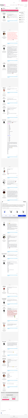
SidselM (4, 234)
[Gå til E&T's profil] (4, 310)
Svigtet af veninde (22, 21)
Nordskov (4, 13)
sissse (4, 179)
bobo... (4, 97)
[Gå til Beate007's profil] (4, 48)
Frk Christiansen (4, 298)
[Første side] (1, 11)
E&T (4, 307)
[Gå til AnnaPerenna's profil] (4, 361)
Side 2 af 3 (10, 11)
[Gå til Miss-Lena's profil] (4, 90)
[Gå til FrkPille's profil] (4, 110)
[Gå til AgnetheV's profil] (4, 34)
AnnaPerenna (4, 358)
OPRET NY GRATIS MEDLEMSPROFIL (6, 399)
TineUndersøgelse (22, 13)
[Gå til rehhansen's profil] (4, 289)
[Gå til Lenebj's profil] (4, 65)
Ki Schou (22, 17)
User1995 (22, 15)
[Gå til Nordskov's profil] (4, 16)
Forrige (3, 11)
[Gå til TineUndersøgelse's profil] (19, 12)
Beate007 (4, 45)
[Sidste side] (8, 11)
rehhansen (4, 286)
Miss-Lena (4, 87)
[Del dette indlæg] (17, 31)
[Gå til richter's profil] (4, 353)
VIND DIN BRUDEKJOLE (23, 19)
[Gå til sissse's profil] (4, 182)
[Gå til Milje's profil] (1, 8)
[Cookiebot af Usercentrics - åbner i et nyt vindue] (23, 201)
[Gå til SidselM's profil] (4, 237)
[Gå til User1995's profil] (19, 15)
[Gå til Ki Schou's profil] (19, 17)
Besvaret (9, 31)
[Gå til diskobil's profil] (4, 192)
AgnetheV (4, 31)
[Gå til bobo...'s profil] (4, 101)
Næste (7, 11)
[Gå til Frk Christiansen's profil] (4, 302)
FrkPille (4, 106)
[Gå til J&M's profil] (4, 171)
